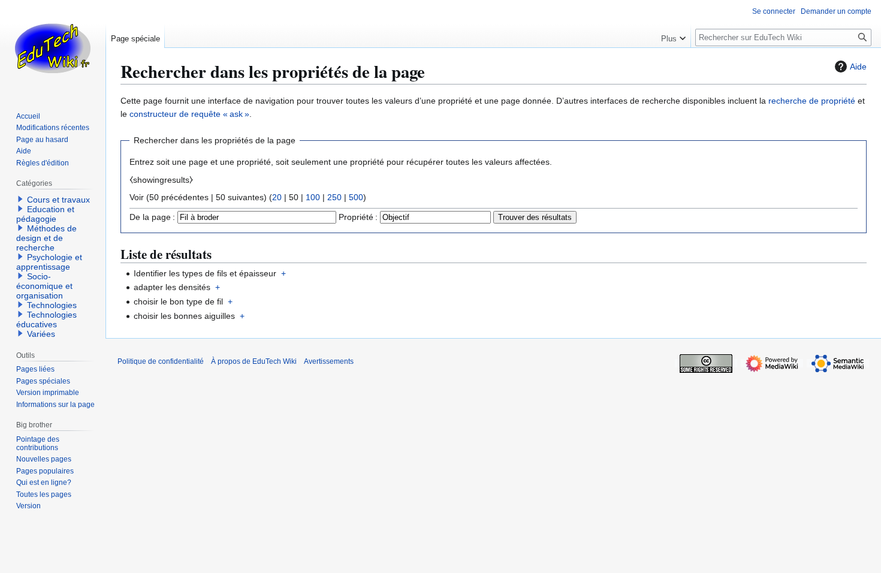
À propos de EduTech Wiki (254, 361)
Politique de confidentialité (160, 361)
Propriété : (358, 217)
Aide (858, 66)
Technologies (52, 305)
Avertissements (329, 361)
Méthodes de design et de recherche (46, 238)
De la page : (152, 217)
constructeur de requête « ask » (189, 114)
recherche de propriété (811, 100)
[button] (673, 36)
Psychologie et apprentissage (49, 262)
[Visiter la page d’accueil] (53, 48)
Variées (41, 334)
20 (277, 197)
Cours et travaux (58, 199)
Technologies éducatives (46, 319)
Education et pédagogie (45, 214)
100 (313, 197)
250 (334, 197)
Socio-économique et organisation (44, 286)
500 (356, 197)
